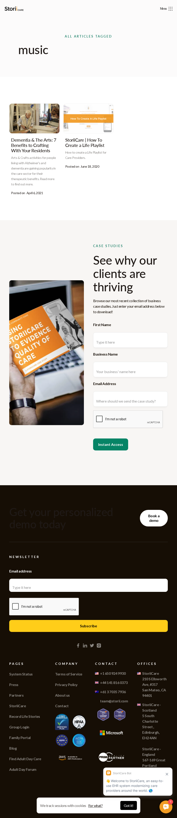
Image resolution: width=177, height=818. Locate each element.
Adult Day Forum (22, 769)
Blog (13, 748)
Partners (16, 695)
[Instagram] (99, 645)
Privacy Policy (66, 684)
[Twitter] (92, 645)
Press (13, 684)
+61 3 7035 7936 (113, 691)
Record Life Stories (24, 716)
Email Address (104, 383)
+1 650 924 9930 (113, 673)
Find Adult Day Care (25, 759)
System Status (21, 674)
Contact (61, 706)
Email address (20, 571)
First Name (102, 324)
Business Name (105, 354)
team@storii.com (114, 701)
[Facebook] (78, 645)
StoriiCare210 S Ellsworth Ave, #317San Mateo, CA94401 (154, 684)
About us (62, 695)
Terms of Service (68, 674)
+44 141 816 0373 (113, 682)
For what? (95, 805)
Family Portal (20, 737)
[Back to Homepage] (15, 9)
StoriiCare (17, 706)
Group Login (19, 727)
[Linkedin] (85, 645)
